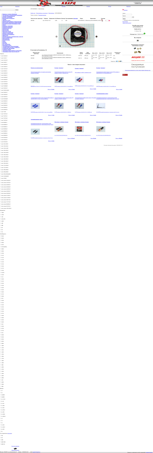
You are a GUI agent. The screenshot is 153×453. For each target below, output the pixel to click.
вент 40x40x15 (4, 75)
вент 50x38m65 (4, 83)
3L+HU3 (3, 427)
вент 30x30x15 (4, 66)
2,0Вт (2, 367)
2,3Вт (2, 371)
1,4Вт (2, 352)
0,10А (2, 253)
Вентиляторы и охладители (42, 13)
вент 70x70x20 (4, 118)
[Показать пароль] (133, 17)
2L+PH (2, 412)
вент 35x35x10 (4, 68)
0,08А (2, 248)
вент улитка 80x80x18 (5, 204)
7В (2, 231)
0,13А (2, 259)
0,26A (2, 291)
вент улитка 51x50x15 (5, 195)
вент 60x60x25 (4, 107)
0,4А (2, 324)
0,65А (2, 339)
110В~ (2, 212)
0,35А (2, 311)
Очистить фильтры (15, 446)
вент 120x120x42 (4, 154)
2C (2, 390)
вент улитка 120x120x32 (6, 208)
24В (2, 223)
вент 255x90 (3, 178)
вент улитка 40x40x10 (5, 184)
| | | (15, 12)
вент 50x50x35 (4, 96)
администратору (149, 452)
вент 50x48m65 (4, 85)
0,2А (2, 298)
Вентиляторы (51, 13)
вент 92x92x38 (4, 141)
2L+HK (2, 405)
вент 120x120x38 (4, 152)
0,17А (2, 268)
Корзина (125, 10)
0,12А (2, 257)
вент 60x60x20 (4, 105)
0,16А (2, 266)
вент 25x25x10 (4, 60)
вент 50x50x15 (4, 92)
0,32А (2, 304)
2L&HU (3, 397)
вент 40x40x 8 (4, 70)
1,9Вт (2, 362)
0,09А (2, 251)
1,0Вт (2, 345)
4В (2, 227)
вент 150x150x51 (4, 163)
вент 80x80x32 (4, 133)
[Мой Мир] (120, 61)
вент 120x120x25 (4, 150)
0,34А (2, 309)
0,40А (2, 317)
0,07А (2, 244)
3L (2, 422)
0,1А (2, 276)
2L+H (2, 401)
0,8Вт (2, 343)
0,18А (2, 270)
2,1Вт (2, 369)
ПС (2, 437)
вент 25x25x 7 (4, 58)
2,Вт (2, 379)
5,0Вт (2, 384)
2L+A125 (3, 399)
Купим (109, 6)
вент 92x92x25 (4, 139)
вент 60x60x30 (4, 109)
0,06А (2, 242)
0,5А (2, 332)
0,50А (2, 326)
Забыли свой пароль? (127, 22)
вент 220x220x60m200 (5, 174)
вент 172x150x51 (4, 167)
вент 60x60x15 (4, 103)
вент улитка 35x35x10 (5, 182)
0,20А (2, 279)
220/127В (3, 218)
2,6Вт (2, 375)
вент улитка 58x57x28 (5, 199)
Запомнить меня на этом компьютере (131, 20)
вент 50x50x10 (4, 88)
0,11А (2, 255)
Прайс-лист (33, 13)
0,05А (2, 240)
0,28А (2, 296)
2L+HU (2, 407)
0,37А (2, 313)
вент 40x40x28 (4, 79)
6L (2, 431)
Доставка (63, 6)
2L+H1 (2, 403)
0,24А (2, 287)
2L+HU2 (3, 409)
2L (2, 392)
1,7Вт (2, 358)
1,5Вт (2, 354)
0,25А (2, 289)
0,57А (2, 330)
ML (2, 435)
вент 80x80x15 (4, 126)
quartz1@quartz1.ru (36, 451)
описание (10, 433)
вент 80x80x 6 (4, 122)
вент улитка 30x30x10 (5, 180)
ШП (2, 439)
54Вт (2, 386)
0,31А (2, 302)
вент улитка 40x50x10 (5, 189)
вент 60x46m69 (4, 98)
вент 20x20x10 (4, 55)
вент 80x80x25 (4, 131)
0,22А (2, 283)
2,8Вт (2, 377)
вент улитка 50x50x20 (5, 193)
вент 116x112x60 (4, 148)
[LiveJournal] (121, 61)
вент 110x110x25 (4, 146)
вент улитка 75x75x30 (5, 201)
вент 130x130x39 (4, 156)
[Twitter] (117, 61)
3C (2, 420)
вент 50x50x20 (4, 94)
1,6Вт (2, 356)
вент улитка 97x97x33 (5, 206)
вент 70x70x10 (4, 113)
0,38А (2, 315)
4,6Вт (2, 382)
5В (2, 229)
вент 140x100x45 (4, 158)
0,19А (2, 274)
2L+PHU (3, 414)
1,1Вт (2, 347)
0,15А (2, 263)
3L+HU (2, 424)
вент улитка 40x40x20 (5, 186)
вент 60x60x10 (4, 100)
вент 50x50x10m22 (5, 90)
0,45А (2, 319)
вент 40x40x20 (4, 77)
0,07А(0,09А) (4, 246)
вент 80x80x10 (4, 124)
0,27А (2, 294)
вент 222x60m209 (5, 176)
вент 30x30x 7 (4, 62)
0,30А (2, 300)
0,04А (2, 238)
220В (2, 221)
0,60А (2, 334)
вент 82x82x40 (4, 137)
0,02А (2, 236)
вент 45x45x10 (4, 81)
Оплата (43, 6)
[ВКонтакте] (116, 61)
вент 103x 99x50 (4, 143)
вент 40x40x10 (4, 73)
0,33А (2, 306)
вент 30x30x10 (4, 64)
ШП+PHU (3, 441)
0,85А (2, 341)
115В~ (2, 214)
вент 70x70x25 (4, 120)
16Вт (2, 364)
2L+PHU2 (3, 416)
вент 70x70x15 (4, 116)
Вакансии (129, 6)
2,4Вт (2, 373)
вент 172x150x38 (4, 165)
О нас (1, 6)
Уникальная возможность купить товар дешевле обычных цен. (138, 70)
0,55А (2, 328)
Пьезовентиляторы (42, 15)
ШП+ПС (3, 444)
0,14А (2, 261)
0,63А (2, 336)
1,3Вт (2, 349)
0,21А (2, 281)
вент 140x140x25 (4, 161)
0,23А (2, 285)
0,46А (2, 321)
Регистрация (125, 21)
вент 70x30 (3, 111)
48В (2, 225)
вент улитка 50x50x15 (5, 191)
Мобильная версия (15, 450)
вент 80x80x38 (4, 135)
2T (2, 418)
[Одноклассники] (119, 61)
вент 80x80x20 (4, 128)
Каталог (88, 6)
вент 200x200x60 (4, 171)
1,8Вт (2, 360)
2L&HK (3, 394)
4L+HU (2, 429)
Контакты (17, 6)
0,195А (2, 272)
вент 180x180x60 (4, 169)
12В (2, 216)
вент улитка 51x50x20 (5, 197)
